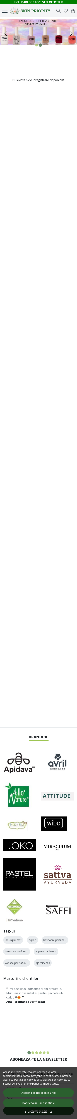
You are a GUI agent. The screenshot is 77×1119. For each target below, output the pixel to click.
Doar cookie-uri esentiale (38, 1103)
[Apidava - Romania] (19, 762)
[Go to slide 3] (36, 1052)
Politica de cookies (25, 1079)
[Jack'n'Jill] (15, 823)
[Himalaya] (14, 909)
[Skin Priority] (31, 10)
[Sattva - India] (57, 874)
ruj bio (32, 940)
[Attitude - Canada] (57, 796)
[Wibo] (54, 823)
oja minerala (42, 963)
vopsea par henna (46, 951)
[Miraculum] (57, 845)
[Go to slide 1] (36, 45)
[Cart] (73, 10)
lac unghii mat (13, 940)
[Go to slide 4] (40, 1052)
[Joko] (19, 845)
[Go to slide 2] (40, 45)
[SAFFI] (57, 910)
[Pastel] (19, 874)
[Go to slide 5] (44, 1052)
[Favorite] (66, 10)
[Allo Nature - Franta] (17, 796)
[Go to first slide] (71, 34)
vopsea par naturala (17, 963)
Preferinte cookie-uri (38, 1112)
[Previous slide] (6, 34)
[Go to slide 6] (48, 1052)
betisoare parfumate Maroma (22, 951)
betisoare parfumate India (58, 940)
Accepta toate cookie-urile (38, 1092)
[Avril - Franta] (57, 762)
